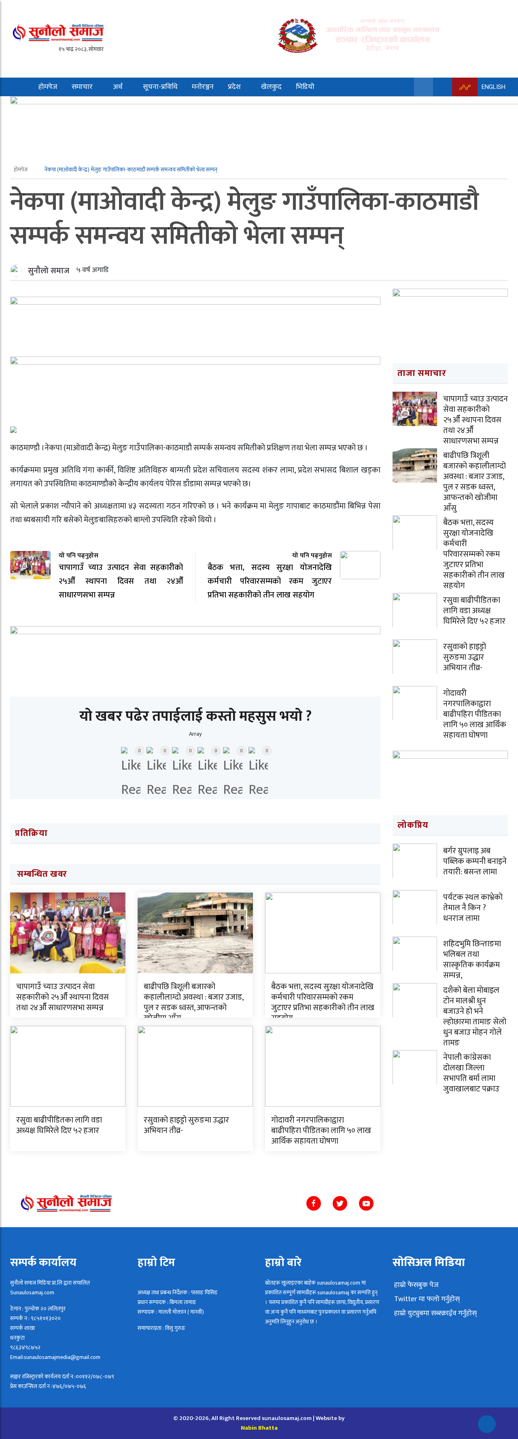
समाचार (82, 87)
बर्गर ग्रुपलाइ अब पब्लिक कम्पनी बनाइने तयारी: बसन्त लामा (475, 861)
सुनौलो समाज (48, 271)
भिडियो (305, 87)
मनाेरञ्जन (203, 87)
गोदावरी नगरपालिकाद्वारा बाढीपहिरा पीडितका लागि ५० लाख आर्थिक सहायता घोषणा (321, 1130)
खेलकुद (271, 87)
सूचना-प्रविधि (160, 87)
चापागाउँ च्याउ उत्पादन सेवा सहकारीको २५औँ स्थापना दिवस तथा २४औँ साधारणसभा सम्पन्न (62, 997)
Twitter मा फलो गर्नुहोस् (426, 1299)
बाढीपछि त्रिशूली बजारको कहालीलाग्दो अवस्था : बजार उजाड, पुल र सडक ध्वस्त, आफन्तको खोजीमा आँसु (193, 1002)
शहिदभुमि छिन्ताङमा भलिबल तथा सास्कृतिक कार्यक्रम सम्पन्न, (472, 959)
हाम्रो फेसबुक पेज (416, 1285)
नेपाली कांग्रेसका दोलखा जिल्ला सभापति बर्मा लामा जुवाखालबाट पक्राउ (471, 1073)
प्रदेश (234, 87)
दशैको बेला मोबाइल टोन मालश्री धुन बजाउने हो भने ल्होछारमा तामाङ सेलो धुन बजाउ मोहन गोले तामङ (474, 1016)
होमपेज (47, 87)
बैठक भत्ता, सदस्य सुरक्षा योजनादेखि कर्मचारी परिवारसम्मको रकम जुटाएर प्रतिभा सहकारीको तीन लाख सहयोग (322, 1002)
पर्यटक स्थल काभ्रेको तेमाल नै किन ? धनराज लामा (473, 907)
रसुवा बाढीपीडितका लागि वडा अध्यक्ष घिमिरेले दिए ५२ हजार (59, 1125)
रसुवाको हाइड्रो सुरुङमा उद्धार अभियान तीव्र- (186, 1125)
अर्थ (118, 87)
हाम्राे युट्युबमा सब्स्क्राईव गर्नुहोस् (435, 1313)
